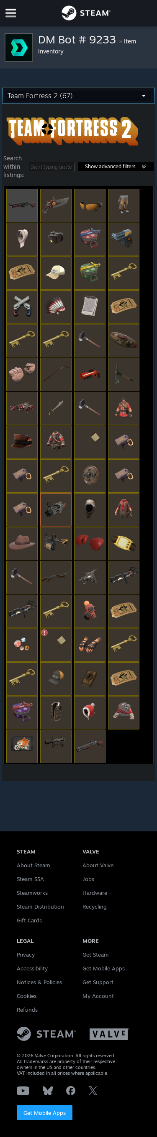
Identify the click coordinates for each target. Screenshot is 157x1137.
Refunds (27, 1009)
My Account (98, 996)
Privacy (26, 954)
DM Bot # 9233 (78, 39)
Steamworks (32, 892)
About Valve (97, 865)
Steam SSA (30, 879)
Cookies (26, 996)
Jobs (88, 879)
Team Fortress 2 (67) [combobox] (40, 95)
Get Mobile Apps (44, 1112)
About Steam (33, 865)
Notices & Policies (39, 982)
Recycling (94, 906)
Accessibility (32, 968)
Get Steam (95, 954)
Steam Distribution (40, 906)
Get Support (97, 982)
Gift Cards (29, 920)
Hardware (94, 892)
